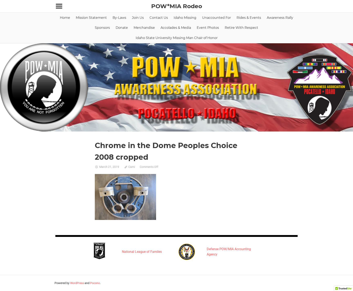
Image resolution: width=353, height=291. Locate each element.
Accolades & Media (176, 28)
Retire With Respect (241, 28)
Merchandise (144, 28)
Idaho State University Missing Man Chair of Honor (177, 38)
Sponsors (102, 28)
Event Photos (208, 28)
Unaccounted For (216, 18)
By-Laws (119, 18)
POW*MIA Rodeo (176, 6)
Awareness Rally (280, 18)
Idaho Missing (185, 18)
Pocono (95, 283)
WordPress (77, 283)
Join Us (138, 18)
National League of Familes (142, 252)
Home (65, 18)
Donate (122, 28)
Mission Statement (91, 18)
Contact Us (159, 18)
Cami (131, 166)
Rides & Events (249, 18)
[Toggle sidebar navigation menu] (59, 6)
